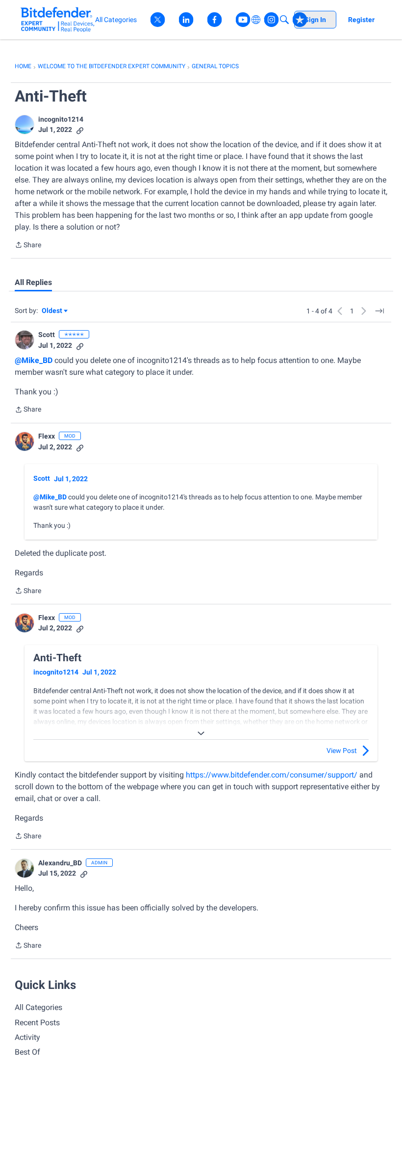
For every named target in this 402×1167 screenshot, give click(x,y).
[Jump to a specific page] (379, 311)
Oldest (52, 311)
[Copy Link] (80, 130)
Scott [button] (46, 334)
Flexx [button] (46, 436)
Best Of (27, 1052)
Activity (27, 1037)
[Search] (284, 19)
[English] (58, 19)
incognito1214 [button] (60, 119)
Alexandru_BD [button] (60, 863)
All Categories (38, 1007)
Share (28, 246)
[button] (24, 124)
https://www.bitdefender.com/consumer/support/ (271, 774)
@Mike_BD (33, 360)
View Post (342, 750)
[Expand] (201, 733)
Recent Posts (37, 1022)
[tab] (33, 282)
